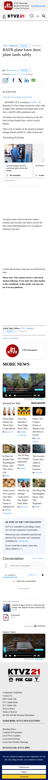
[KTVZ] (17, 16)
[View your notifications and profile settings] (42, 575)
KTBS (32, 102)
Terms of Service (10, 712)
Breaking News (9, 729)
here (21, 549)
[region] (24, 592)
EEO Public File (10, 699)
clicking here (23, 541)
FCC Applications (10, 702)
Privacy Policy (9, 709)
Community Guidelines (12, 692)
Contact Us (7, 696)
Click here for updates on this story (17, 97)
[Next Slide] (43, 159)
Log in (34, 558)
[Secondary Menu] (6, 16)
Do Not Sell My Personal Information (18, 715)
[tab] (10, 575)
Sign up (40, 558)
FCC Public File (9, 705)
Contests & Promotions (12, 732)
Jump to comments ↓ (11, 338)
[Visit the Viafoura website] (39, 626)
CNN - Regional (27, 328)
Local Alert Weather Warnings (15, 742)
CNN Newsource (11, 70)
